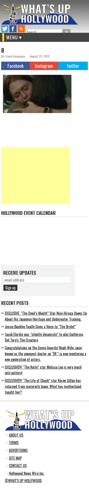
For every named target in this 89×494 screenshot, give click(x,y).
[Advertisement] (35, 175)
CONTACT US (18, 465)
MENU (12, 37)
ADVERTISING (18, 450)
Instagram (44, 65)
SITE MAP (15, 458)
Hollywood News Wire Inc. (26, 473)
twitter (4, 28)
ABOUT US (16, 435)
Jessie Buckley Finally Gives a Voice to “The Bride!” (40, 326)
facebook (13, 28)
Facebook (16, 65)
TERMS (13, 442)
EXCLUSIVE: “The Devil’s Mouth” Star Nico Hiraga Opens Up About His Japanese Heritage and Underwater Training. (46, 316)
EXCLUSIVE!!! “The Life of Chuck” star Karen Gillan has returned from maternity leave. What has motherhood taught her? (43, 386)
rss (21, 28)
